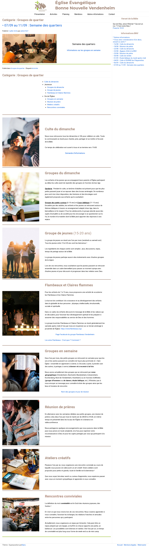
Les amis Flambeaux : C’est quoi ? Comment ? (63, 340)
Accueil (120, 545)
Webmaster (142, 545)
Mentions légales (130, 545)
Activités (53, 14)
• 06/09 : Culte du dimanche (123, 63)
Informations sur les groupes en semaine (83, 50)
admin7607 (24, 31)
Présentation (39, 14)
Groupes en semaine (55, 99)
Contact (112, 14)
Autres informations (95, 14)
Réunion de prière (54, 102)
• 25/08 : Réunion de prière (123, 53)
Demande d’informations (75, 153)
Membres (78, 14)
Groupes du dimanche (55, 87)
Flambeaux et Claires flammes (58, 93)
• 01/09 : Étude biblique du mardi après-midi (129, 58)
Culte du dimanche (51, 82)
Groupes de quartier (18, 68)
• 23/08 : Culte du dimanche (123, 49)
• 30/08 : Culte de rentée (122, 56)
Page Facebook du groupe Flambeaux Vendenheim (75, 334)
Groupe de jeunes (54, 90)
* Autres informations (121, 37)
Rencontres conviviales (56, 107)
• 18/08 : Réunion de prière (123, 46)
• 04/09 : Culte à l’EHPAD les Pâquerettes (128, 60)
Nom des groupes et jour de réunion (75, 392)
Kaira (23, 545)
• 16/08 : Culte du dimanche (123, 44)
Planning (65, 14)
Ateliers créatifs (53, 105)
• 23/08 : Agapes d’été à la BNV (125, 51)
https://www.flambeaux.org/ (71, 329)
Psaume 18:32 (118, 28)
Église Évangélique (75, 2)
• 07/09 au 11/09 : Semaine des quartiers (32, 25)
